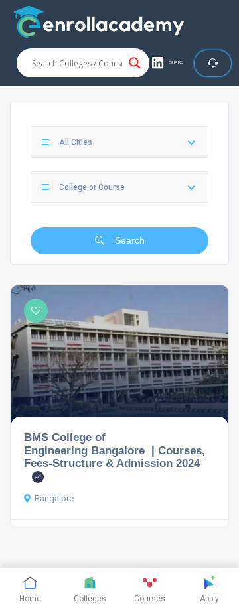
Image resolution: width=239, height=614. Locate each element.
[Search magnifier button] (134, 63)
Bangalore (54, 498)
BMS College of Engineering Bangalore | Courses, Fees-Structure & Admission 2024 (114, 450)
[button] (168, 63)
